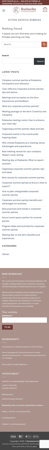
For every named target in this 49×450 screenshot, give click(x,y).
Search (5, 55)
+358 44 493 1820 (9, 385)
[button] (3, 10)
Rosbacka (35, 20)
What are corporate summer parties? (20, 106)
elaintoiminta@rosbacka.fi (12, 399)
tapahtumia (20, 284)
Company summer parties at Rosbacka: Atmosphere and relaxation (21, 82)
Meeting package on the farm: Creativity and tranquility (24, 113)
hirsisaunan (30, 284)
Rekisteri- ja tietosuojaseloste (14, 424)
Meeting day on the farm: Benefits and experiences (21, 236)
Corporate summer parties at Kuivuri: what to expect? (24, 184)
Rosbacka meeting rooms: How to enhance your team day (23, 122)
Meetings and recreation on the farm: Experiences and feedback (20, 99)
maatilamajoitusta (25, 286)
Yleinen (5, 254)
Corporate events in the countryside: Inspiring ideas (20, 136)
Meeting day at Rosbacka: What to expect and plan (23, 162)
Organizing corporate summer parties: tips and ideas (23, 170)
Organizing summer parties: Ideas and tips (23, 128)
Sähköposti (7, 316)
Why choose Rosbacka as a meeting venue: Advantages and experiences (23, 144)
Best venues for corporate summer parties (23, 177)
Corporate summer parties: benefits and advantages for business (22, 202)
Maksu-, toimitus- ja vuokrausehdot (16, 411)
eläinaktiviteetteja (9, 286)
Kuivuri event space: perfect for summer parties (22, 219)
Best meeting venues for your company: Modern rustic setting (21, 153)
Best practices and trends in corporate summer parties (21, 210)
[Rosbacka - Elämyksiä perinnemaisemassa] (24, 10)
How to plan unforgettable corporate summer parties (20, 193)
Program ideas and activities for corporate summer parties (23, 228)
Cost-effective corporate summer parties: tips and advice (23, 90)
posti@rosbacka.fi (9, 388)
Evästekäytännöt (8, 418)
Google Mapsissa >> (20, 364)
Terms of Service (26, 447)
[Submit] (44, 44)
